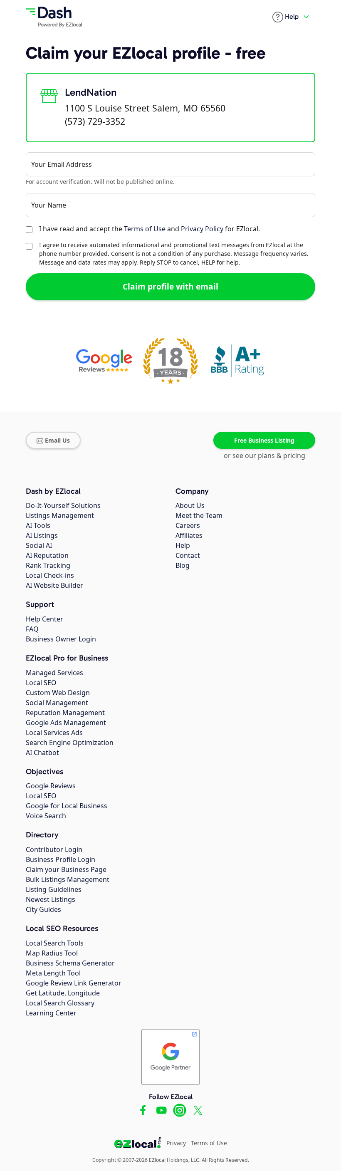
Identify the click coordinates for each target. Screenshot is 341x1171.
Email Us (57, 440)
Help (182, 545)
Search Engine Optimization (70, 742)
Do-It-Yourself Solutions (63, 505)
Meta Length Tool (53, 973)
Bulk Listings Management (67, 879)
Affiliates (189, 535)
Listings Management (60, 515)
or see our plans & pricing (264, 455)
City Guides (43, 909)
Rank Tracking (48, 565)
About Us (190, 505)
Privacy (176, 1143)
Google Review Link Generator (73, 983)
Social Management (57, 702)
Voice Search (46, 815)
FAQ (32, 629)
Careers (187, 525)
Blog (182, 565)
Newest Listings (50, 899)
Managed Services (54, 672)
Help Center (44, 619)
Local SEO (41, 682)
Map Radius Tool (52, 953)
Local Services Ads (54, 732)
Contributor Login (54, 849)
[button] (285, 17)
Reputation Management (65, 712)
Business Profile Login (60, 859)
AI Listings (42, 535)
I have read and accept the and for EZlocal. (149, 228)
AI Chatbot (42, 752)
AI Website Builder (54, 585)
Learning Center (51, 1013)
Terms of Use (145, 228)
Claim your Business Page (66, 869)
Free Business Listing (264, 440)
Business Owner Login (61, 639)
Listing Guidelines (54, 889)
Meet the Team (198, 515)
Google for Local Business (66, 805)
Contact (187, 555)
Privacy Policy (202, 228)
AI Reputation (47, 555)
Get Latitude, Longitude (63, 993)
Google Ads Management (66, 722)
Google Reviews (51, 785)
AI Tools (38, 525)
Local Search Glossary (60, 1003)
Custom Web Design (58, 692)
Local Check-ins (50, 575)
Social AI (39, 545)
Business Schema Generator (70, 963)
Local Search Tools (55, 943)
